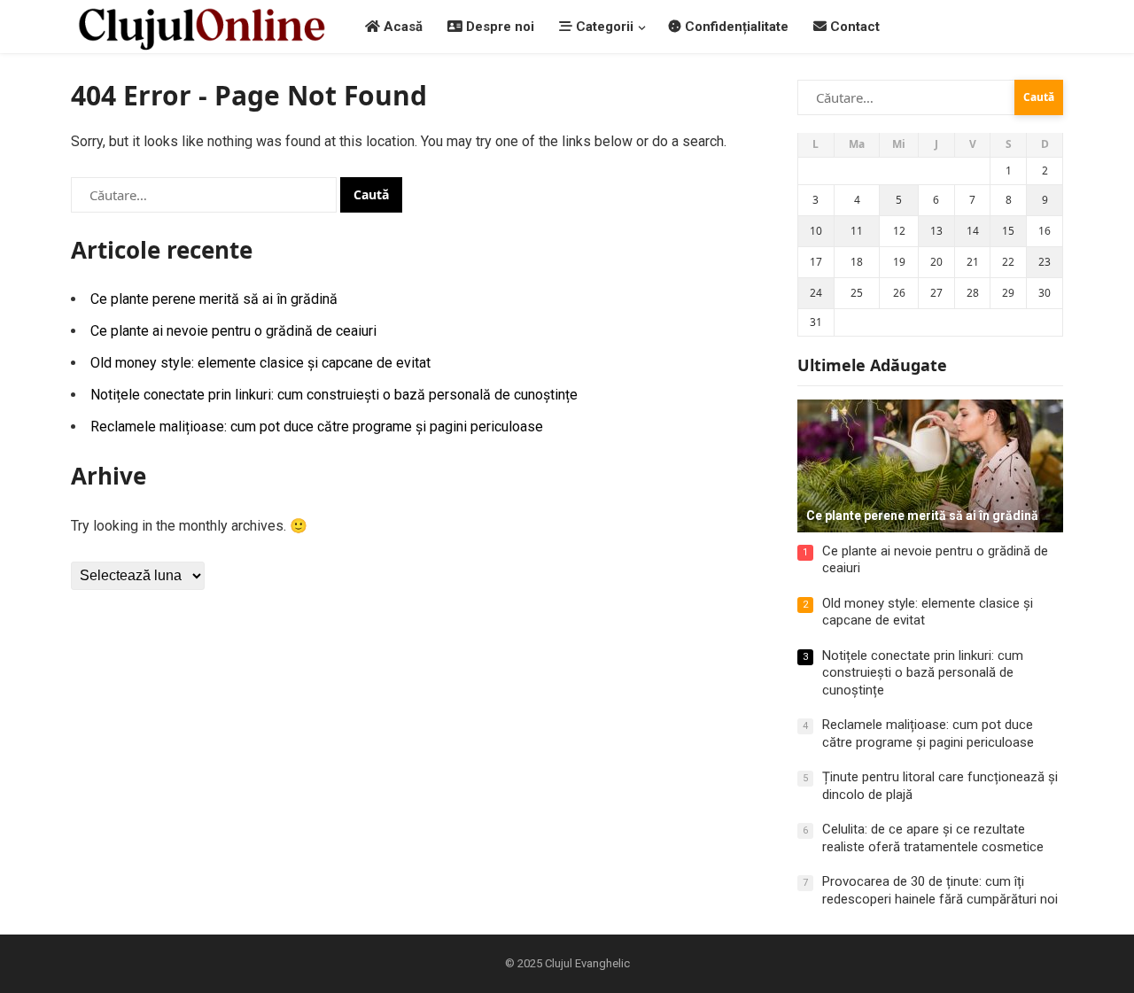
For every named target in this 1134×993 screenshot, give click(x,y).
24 (816, 292)
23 (1044, 261)
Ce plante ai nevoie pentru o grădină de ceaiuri (233, 330)
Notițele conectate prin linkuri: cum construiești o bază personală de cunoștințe (334, 394)
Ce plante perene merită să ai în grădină (214, 299)
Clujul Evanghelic (587, 963)
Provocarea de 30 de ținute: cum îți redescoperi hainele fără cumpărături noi (940, 890)
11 (856, 230)
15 (1008, 230)
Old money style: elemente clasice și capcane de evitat (260, 362)
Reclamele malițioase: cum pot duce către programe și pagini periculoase (316, 426)
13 (936, 230)
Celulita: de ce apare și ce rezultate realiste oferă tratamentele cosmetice (933, 838)
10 (816, 230)
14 (973, 230)
